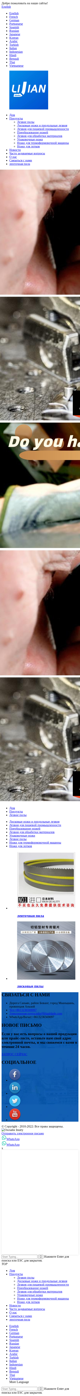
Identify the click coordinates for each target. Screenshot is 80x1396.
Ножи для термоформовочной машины (43, 143)
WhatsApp (13, 1139)
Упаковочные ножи (30, 139)
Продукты (16, 118)
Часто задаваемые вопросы (27, 153)
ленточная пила (19, 164)
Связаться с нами (20, 160)
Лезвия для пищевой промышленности (43, 129)
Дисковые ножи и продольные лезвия (42, 125)
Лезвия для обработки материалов (39, 136)
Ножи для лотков (28, 146)
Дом (12, 115)
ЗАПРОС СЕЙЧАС (14, 1054)
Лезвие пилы (25, 122)
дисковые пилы (30, 986)
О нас (13, 157)
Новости (15, 150)
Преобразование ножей (32, 132)
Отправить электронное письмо (23, 1133)
